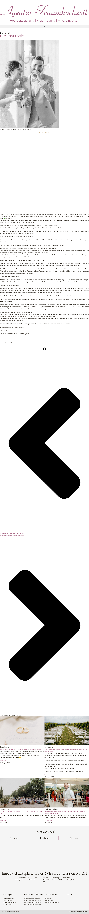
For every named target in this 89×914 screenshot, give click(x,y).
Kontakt (69, 894)
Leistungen (8, 894)
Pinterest (74, 838)
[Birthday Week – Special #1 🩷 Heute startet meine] (44, 850)
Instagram (14, 838)
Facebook (44, 838)
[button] (44, 26)
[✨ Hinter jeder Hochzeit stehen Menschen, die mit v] (80, 850)
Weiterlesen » (4, 761)
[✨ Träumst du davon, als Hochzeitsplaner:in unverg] (8, 860)
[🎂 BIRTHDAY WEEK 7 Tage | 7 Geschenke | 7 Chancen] (62, 850)
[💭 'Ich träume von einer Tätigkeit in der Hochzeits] (26, 850)
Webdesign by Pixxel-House (78, 911)
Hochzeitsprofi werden (34, 894)
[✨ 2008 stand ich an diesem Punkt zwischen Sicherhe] (8, 850)
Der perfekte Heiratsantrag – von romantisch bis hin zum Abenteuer (20, 749)
